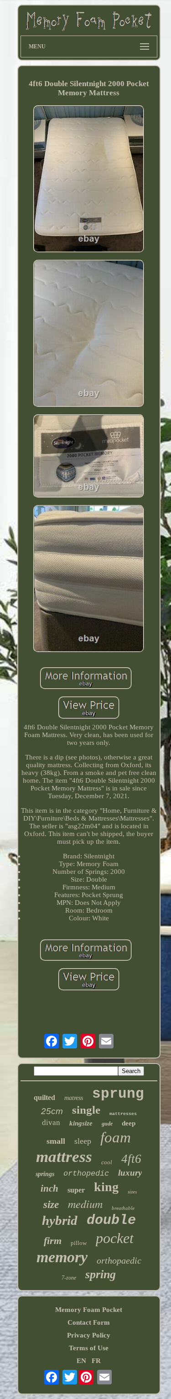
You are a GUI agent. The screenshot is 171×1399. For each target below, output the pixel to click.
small (56, 1141)
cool (106, 1162)
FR (96, 1360)
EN (81, 1360)
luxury (130, 1172)
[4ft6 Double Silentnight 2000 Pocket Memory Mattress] (89, 180)
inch (49, 1188)
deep (128, 1123)
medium (85, 1203)
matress (73, 1097)
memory (62, 1257)
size (51, 1204)
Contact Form (88, 1322)
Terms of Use (89, 1348)
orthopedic (86, 1173)
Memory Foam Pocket (88, 1309)
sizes (132, 1191)
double (111, 1220)
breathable (123, 1208)
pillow (79, 1242)
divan (51, 1122)
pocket (115, 1238)
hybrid (60, 1220)
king (106, 1187)
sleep (82, 1141)
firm (53, 1240)
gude (107, 1123)
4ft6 (131, 1159)
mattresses (123, 1113)
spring (100, 1274)
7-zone (69, 1278)
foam (115, 1137)
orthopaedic (119, 1260)
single (86, 1110)
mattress (64, 1157)
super (76, 1190)
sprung (118, 1094)
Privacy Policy (88, 1335)
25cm (52, 1111)
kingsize (81, 1123)
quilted (44, 1097)
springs (45, 1174)
